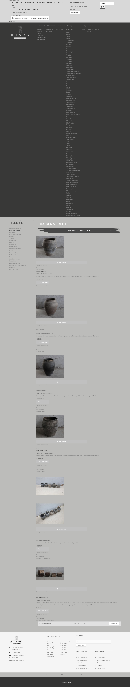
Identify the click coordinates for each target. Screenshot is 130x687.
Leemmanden (69, 106)
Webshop (69, 26)
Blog (84, 26)
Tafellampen (69, 59)
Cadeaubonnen (69, 209)
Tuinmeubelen (69, 53)
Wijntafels (68, 45)
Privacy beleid (101, 668)
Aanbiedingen (101, 657)
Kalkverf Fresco (70, 172)
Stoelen (68, 38)
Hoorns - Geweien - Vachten (73, 115)
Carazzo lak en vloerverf (72, 183)
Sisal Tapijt (68, 129)
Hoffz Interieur (69, 121)
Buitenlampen (69, 67)
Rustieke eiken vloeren (71, 133)
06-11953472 (16, 652)
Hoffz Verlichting (70, 123)
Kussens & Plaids (70, 119)
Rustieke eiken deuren (71, 213)
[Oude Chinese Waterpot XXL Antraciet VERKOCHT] (79, 307)
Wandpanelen (69, 96)
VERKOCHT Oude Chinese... (44, 274)
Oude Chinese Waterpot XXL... (45, 333)
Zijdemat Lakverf (70, 152)
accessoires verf (70, 166)
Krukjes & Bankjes (70, 102)
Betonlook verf (69, 199)
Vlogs (83, 29)
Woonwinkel (42, 26)
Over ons (99, 663)
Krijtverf (68, 143)
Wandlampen (69, 65)
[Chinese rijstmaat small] (79, 573)
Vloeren (39, 33)
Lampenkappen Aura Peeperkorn (74, 73)
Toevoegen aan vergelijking (42, 265)
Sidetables (68, 47)
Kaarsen (68, 92)
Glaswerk (68, 86)
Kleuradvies (49, 31)
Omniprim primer (70, 189)
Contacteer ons (14, 1)
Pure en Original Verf (71, 168)
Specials (68, 201)
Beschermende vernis (71, 162)
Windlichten (69, 90)
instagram (66, 675)
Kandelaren (68, 82)
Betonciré (68, 207)
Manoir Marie (69, 131)
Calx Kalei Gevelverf (71, 187)
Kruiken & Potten (70, 80)
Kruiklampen (69, 63)
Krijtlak (68, 145)
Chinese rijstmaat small (43, 600)
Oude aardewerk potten (43, 540)
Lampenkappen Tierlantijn (72, 71)
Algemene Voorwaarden (93, 29)
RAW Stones (69, 127)
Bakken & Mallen (70, 104)
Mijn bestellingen (82, 657)
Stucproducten (69, 203)
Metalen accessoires (71, 100)
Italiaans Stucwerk (70, 205)
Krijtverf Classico (70, 174)
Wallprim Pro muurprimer (72, 191)
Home (34, 26)
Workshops (68, 211)
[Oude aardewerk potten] (79, 493)
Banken (68, 34)
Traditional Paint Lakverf (72, 181)
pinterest (84, 675)
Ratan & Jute (69, 110)
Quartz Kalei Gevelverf (71, 185)
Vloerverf (68, 154)
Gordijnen (39, 31)
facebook (46, 675)
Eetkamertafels (70, 40)
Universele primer (70, 158)
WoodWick (68, 94)
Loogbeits (68, 195)
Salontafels (69, 43)
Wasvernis (68, 197)
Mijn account (13, 21)
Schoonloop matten (70, 137)
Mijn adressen (81, 663)
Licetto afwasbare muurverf (73, 176)
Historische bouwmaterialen (73, 216)
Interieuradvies (51, 26)
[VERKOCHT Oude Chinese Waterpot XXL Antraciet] (79, 247)
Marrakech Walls (70, 178)
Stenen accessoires (71, 78)
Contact (91, 26)
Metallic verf (69, 150)
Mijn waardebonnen (83, 668)
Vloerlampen (69, 61)
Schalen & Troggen (70, 108)
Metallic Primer (70, 160)
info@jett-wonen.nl (18, 655)
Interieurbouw (61, 26)
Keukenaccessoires (70, 84)
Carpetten (68, 135)
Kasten (67, 49)
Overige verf (69, 193)
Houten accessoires (71, 98)
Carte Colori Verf (70, 139)
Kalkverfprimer (70, 156)
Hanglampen (69, 57)
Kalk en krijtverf (41, 39)
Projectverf (69, 148)
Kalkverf (68, 141)
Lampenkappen (69, 69)
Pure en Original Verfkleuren (73, 170)
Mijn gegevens (81, 665)
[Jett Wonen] (19, 32)
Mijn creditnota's (82, 660)
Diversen (68, 117)
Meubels (39, 29)
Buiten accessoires (70, 113)
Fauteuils (68, 36)
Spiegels (68, 88)
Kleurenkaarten (69, 164)
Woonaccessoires (41, 37)
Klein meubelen (69, 51)
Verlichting (40, 35)
